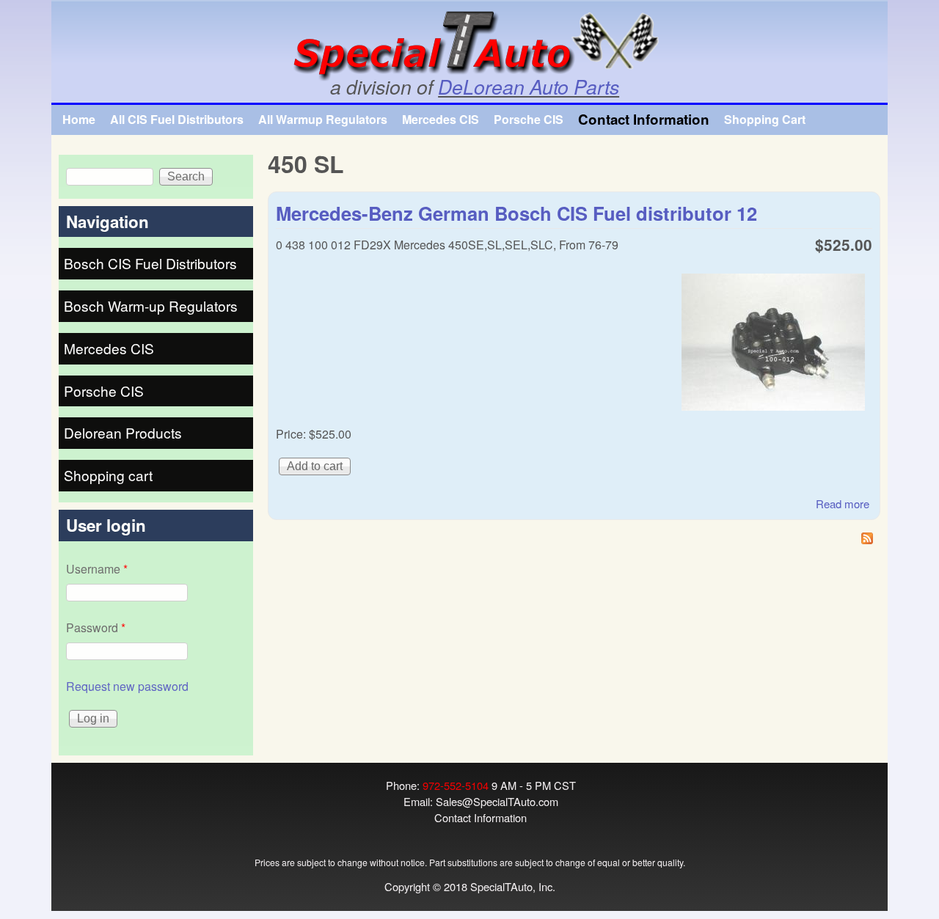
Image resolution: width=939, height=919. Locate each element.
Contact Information (643, 119)
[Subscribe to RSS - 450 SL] (574, 540)
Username (97, 568)
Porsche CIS (528, 119)
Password (95, 627)
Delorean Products (123, 432)
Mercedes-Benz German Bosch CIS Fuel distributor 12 (516, 213)
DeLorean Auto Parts (528, 86)
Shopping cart (108, 475)
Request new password (127, 686)
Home (78, 119)
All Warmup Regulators (322, 119)
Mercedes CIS (440, 119)
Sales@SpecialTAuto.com (497, 801)
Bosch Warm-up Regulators (151, 305)
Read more (842, 503)
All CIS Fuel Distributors (177, 119)
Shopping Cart (764, 119)
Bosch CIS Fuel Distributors (150, 263)
